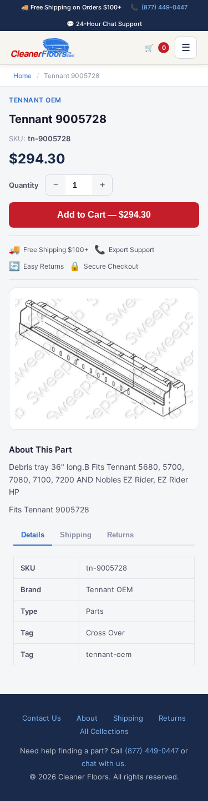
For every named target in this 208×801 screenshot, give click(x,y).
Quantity (23, 185)
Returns (120, 535)
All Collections (104, 731)
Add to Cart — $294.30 (104, 214)
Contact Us (41, 717)
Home (22, 75)
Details (32, 535)
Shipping (76, 535)
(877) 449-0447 (164, 7)
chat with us (103, 763)
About (87, 717)
